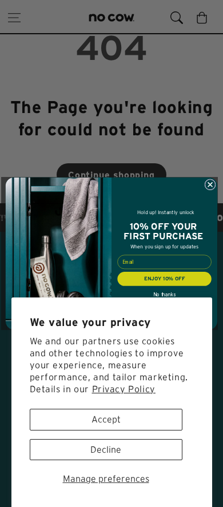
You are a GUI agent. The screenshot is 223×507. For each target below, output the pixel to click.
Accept (106, 419)
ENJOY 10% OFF (164, 278)
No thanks (164, 294)
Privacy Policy (124, 389)
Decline (105, 449)
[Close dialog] (210, 185)
